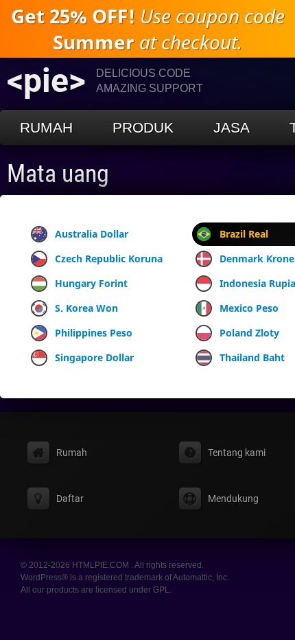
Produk (143, 127)
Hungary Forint (91, 283)
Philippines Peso (93, 332)
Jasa (231, 127)
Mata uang (58, 173)
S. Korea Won (86, 308)
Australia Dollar (91, 233)
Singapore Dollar (94, 357)
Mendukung (233, 498)
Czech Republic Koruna (109, 258)
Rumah (46, 127)
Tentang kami (237, 452)
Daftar (70, 498)
